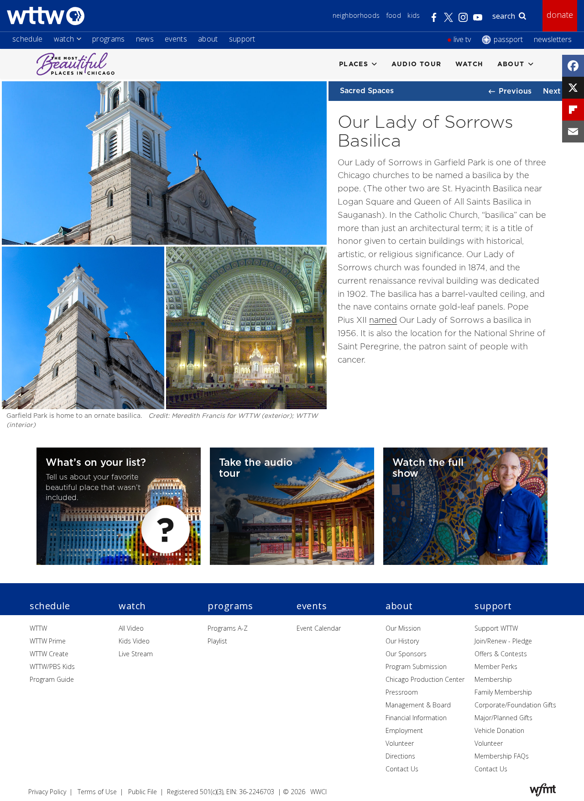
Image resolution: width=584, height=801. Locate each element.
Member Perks (495, 666)
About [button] (511, 63)
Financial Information (416, 717)
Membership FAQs (501, 756)
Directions (400, 756)
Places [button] (353, 63)
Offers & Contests (500, 653)
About (208, 39)
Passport (508, 39)
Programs (108, 39)
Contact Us (402, 768)
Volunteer (400, 743)
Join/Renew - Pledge (503, 641)
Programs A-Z (228, 628)
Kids (413, 15)
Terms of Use (97, 791)
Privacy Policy (47, 791)
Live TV (462, 39)
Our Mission (403, 628)
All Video (131, 628)
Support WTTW (496, 628)
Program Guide (52, 679)
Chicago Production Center (425, 679)
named (383, 320)
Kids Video (134, 641)
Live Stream (136, 653)
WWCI (318, 791)
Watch (64, 39)
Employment (404, 730)
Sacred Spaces (367, 90)
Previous (515, 91)
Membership (493, 679)
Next (552, 91)
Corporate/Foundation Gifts (515, 705)
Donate (560, 14)
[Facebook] (573, 66)
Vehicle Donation (499, 730)
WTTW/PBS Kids (52, 666)
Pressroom (402, 692)
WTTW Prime (48, 641)
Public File (142, 791)
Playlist (217, 641)
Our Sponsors (406, 653)
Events (176, 39)
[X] (573, 88)
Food (393, 15)
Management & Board (418, 705)
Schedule (27, 39)
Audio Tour (416, 63)
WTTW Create (49, 653)
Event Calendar (319, 628)
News (145, 39)
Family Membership (503, 692)
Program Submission (416, 666)
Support (242, 39)
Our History (402, 641)
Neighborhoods (356, 15)
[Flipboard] (573, 110)
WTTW (38, 628)
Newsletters (553, 39)
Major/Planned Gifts (503, 717)
